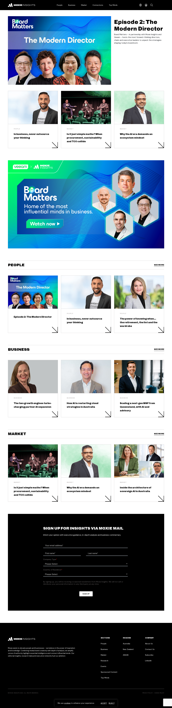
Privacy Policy (147, 693)
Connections (98, 5)
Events (103, 666)
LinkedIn (148, 661)
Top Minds (113, 5)
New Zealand (128, 649)
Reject (111, 703)
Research (104, 661)
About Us (149, 643)
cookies (67, 703)
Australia (126, 643)
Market (84, 5)
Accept (104, 703)
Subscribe (149, 655)
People (59, 5)
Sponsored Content (109, 672)
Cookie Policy (159, 693)
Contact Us (149, 649)
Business (71, 5)
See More (159, 265)
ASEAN (125, 655)
